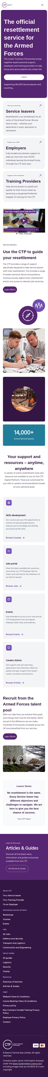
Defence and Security (13, 938)
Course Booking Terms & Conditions (20, 1001)
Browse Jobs (14, 586)
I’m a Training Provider (13, 900)
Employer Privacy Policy (14, 1017)
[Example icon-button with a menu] (42, 5)
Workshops (8, 915)
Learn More (10, 289)
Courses (6, 919)
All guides (7, 958)
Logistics (7, 962)
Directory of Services (13, 982)
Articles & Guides (11, 986)
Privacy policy (9, 1005)
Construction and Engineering (17, 947)
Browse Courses (15, 537)
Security (7, 967)
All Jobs (6, 934)
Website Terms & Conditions (16, 996)
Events (6, 924)
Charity (6, 971)
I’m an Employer (10, 904)
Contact (7, 1022)
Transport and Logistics (14, 943)
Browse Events (15, 634)
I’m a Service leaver (12, 895)
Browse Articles (15, 682)
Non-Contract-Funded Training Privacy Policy (21, 1012)
